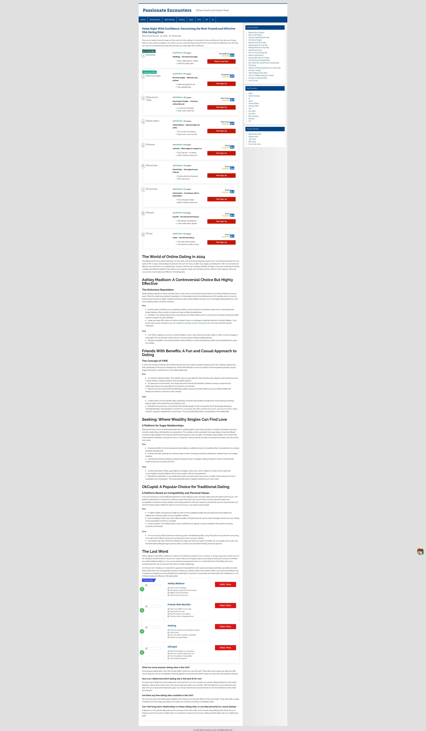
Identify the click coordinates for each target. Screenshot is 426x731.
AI (213, 20)
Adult (250, 93)
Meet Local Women (255, 55)
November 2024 (254, 144)
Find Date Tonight (255, 40)
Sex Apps (252, 111)
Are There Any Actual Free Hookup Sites (263, 63)
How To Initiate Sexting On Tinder (261, 75)
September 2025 (254, 134)
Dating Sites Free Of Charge (258, 58)
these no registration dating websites (187, 438)
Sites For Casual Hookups (178, 505)
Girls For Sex (253, 81)
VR (206, 20)
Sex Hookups (253, 116)
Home (143, 20)
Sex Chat (251, 114)
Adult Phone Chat (255, 50)
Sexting (182, 20)
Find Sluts (252, 65)
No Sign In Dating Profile (257, 78)
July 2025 (252, 139)
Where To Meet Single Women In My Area (264, 68)
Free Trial (225, 584)
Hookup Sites (155, 20)
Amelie (165, 36)
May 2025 (252, 142)
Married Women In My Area (258, 48)
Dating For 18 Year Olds (257, 43)
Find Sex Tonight (254, 70)
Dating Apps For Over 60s (258, 45)
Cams (191, 20)
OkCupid (172, 646)
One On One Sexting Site (257, 53)
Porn (199, 20)
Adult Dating (169, 20)
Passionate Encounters (167, 10)
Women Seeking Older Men (259, 37)
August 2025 (253, 136)
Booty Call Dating (255, 35)
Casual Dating (253, 103)
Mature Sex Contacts (256, 33)
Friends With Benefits (179, 604)
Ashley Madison (176, 583)
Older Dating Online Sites (257, 73)
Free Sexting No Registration (259, 60)
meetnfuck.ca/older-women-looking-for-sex (193, 323)
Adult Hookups (254, 96)
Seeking (172, 625)
